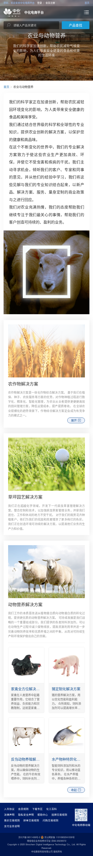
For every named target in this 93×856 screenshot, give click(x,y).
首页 (87, 3)
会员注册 (50, 3)
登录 (39, 3)
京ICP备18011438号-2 (29, 837)
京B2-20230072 (58, 840)
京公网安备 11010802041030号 (59, 837)
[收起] (46, 785)
